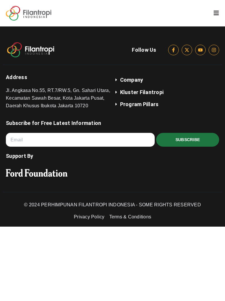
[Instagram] (214, 50)
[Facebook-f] (173, 50)
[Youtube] (200, 50)
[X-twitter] (187, 50)
